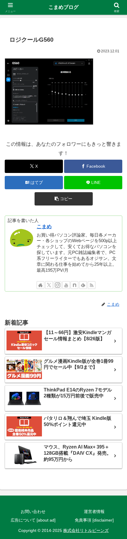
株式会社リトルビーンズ (86, 530)
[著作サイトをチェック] (40, 285)
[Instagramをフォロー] (57, 285)
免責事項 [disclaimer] (94, 520)
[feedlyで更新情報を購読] (83, 285)
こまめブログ (63, 7)
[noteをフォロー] (74, 285)
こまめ (44, 226)
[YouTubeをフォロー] (66, 285)
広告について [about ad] (33, 520)
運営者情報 (94, 511)
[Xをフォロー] (49, 285)
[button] (64, 198)
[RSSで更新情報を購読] (91, 285)
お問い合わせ (33, 511)
